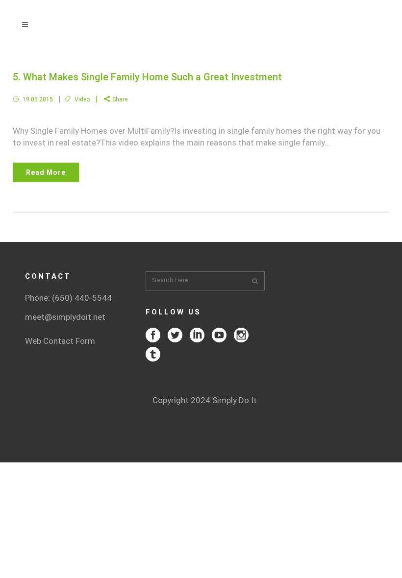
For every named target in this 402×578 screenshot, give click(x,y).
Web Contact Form (60, 341)
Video (82, 99)
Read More (46, 172)
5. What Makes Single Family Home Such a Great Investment (147, 77)
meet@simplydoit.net (65, 317)
